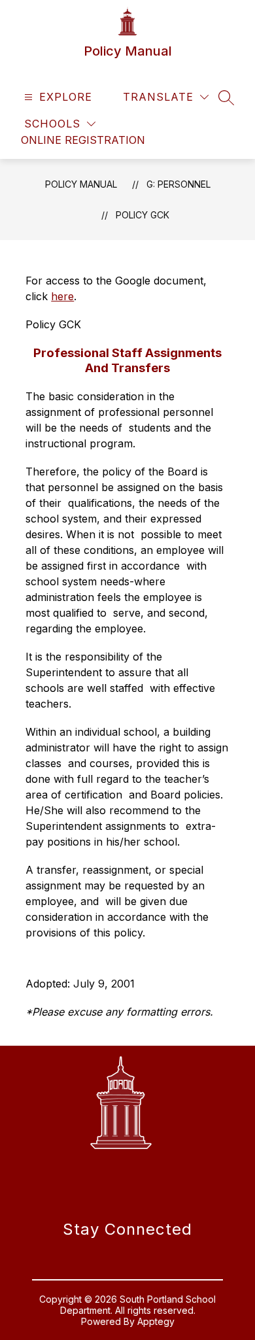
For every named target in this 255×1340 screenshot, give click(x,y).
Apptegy (156, 1321)
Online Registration (83, 139)
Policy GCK (142, 214)
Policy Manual (81, 184)
